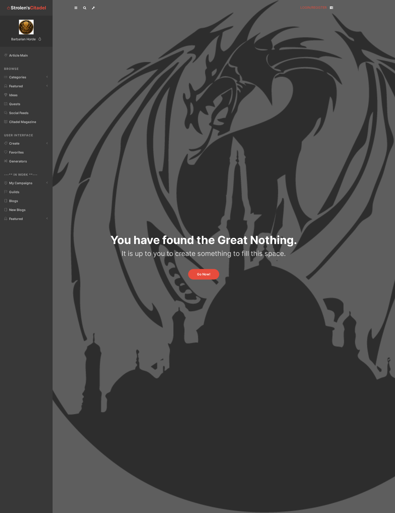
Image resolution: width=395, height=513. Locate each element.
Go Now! (203, 274)
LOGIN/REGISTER (313, 7)
